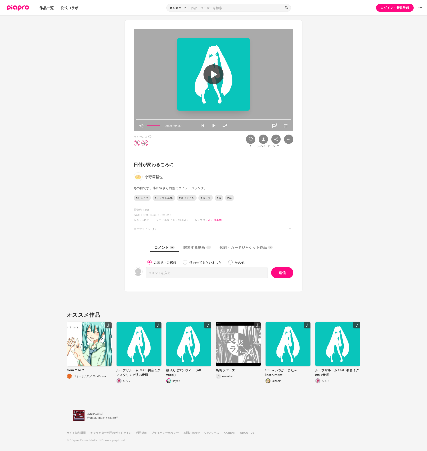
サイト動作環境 (76, 433)
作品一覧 (46, 7)
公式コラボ (69, 7)
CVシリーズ (211, 433)
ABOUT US (247, 433)
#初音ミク (142, 198)
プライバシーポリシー (165, 433)
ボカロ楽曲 (215, 220)
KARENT (230, 433)
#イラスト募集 (164, 198)
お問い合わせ (191, 433)
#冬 (229, 198)
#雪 (219, 198)
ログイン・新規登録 (395, 7)
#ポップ (205, 198)
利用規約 (141, 433)
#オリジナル (186, 198)
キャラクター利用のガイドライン (110, 433)
